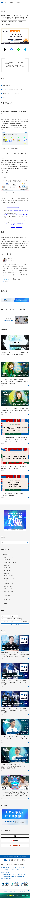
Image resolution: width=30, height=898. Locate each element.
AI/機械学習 (18, 618)
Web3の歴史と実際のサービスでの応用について (13, 89)
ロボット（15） (8, 559)
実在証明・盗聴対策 (5, 872)
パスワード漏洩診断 (5, 869)
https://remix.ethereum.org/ (13, 207)
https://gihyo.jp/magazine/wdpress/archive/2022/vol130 (16, 214)
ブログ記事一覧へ (6, 279)
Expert (5, 21)
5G (4, 616)
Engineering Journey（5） (10, 562)
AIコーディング (17, 621)
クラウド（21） (8, 570)
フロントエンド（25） (9, 578)
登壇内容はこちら (7, 85)
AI (9, 616)
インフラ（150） (8, 567)
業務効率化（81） (8, 586)
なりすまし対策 (21, 876)
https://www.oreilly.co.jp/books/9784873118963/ (14, 224)
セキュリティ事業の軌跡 (6, 878)
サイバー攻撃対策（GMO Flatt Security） (9, 876)
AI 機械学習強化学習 (8, 618)
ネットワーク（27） (9, 575)
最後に (4, 97)
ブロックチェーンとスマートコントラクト (12, 93)
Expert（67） (7, 565)
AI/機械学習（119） (8, 583)
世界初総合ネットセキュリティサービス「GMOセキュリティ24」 (14, 867)
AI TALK (15, 616)
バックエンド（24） (9, 581)
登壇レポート (13, 21)
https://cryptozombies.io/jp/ (17, 227)
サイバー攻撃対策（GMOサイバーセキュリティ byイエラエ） (13, 874)
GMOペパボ (22, 21)
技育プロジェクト (7, 24)
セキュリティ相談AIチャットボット (8, 870)
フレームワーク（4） (9, 557)
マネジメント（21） (9, 588)
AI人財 (25, 621)
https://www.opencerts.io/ (13, 170)
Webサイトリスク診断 (14, 869)
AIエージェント (7, 621)
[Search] (27, 542)
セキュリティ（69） (9, 573)
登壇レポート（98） (9, 591)
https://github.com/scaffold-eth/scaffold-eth (19, 210)
